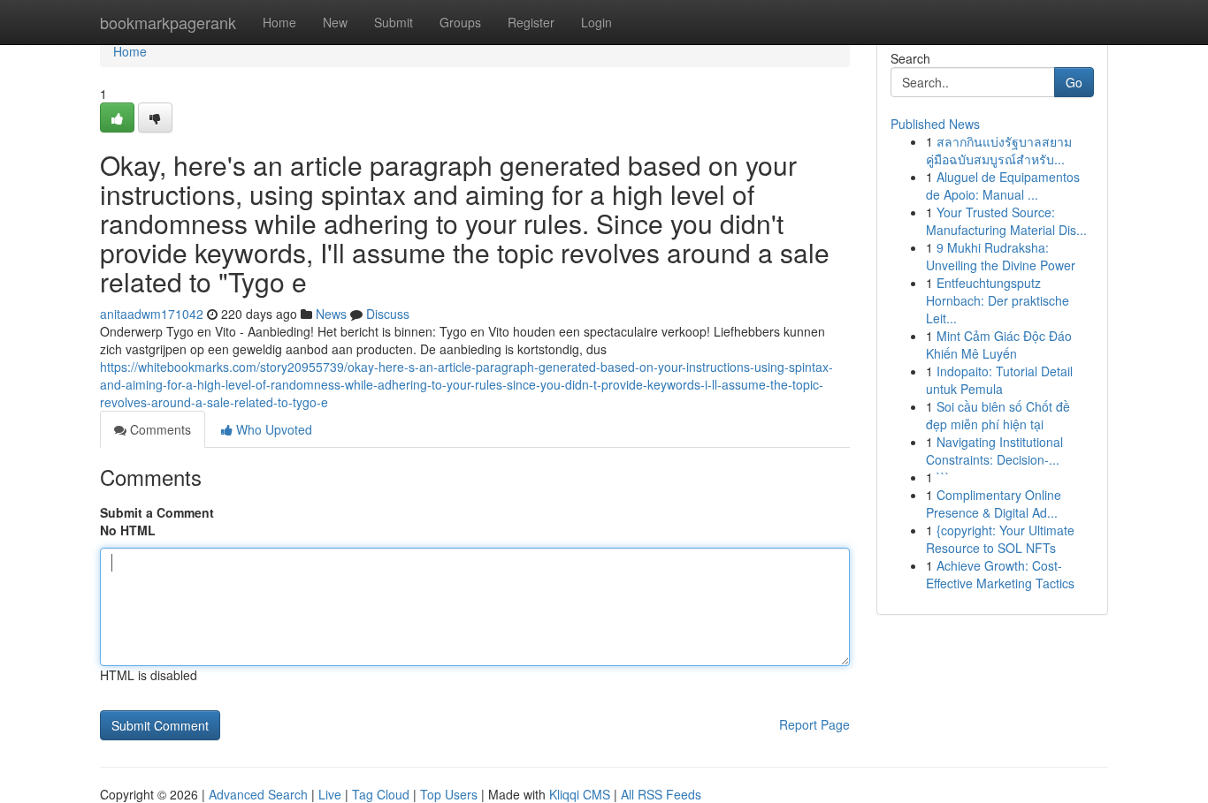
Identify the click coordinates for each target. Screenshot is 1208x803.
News (331, 313)
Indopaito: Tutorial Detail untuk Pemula (999, 380)
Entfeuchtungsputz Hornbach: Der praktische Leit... (997, 300)
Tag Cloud (380, 794)
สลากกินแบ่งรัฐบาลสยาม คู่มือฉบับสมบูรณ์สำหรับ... (999, 150)
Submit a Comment (157, 512)
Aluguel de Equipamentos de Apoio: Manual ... (1003, 185)
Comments (158, 429)
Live (329, 794)
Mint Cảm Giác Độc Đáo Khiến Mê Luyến (999, 344)
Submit (393, 22)
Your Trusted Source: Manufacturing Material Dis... (1006, 221)
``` (943, 477)
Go (1074, 82)
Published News (935, 124)
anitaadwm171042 (151, 313)
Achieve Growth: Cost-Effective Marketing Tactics (1000, 574)
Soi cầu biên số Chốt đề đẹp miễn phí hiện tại (998, 415)
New (335, 22)
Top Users (449, 794)
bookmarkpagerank (168, 22)
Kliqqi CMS (579, 794)
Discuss (387, 313)
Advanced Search (258, 794)
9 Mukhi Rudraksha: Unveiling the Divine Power (1000, 256)
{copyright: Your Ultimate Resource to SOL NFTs (1000, 539)
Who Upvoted (272, 429)
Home (279, 22)
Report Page (814, 724)
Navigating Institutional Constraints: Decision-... (994, 450)
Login (596, 22)
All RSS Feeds (661, 794)
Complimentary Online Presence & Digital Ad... (993, 503)
